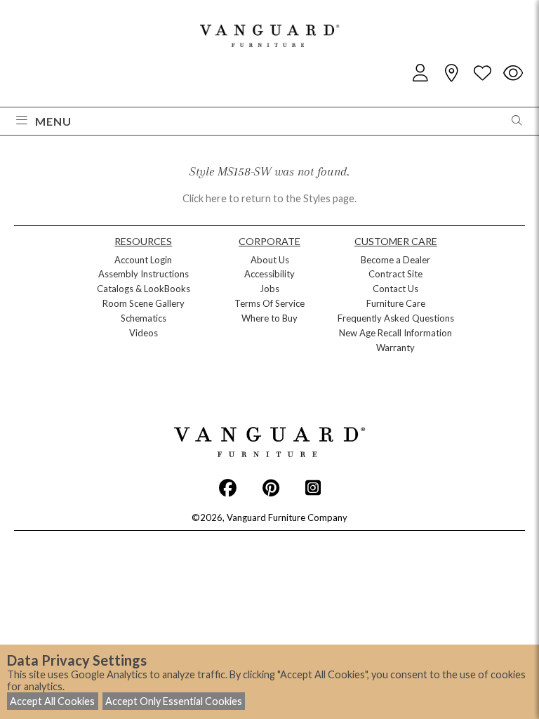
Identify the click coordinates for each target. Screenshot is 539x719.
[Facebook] (227, 487)
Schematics (143, 318)
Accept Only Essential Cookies (173, 701)
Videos (143, 332)
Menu (53, 121)
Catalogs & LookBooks (143, 288)
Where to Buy (269, 318)
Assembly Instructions (143, 273)
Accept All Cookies (52, 701)
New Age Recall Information (395, 332)
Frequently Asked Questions (396, 318)
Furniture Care (395, 303)
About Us (270, 259)
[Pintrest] (271, 487)
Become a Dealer (395, 259)
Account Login (143, 259)
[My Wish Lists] (482, 73)
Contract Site (395, 273)
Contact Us (395, 288)
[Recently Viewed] (513, 73)
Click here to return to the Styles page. (269, 198)
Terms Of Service (269, 303)
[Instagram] (313, 487)
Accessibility (269, 273)
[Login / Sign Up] (420, 73)
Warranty (395, 347)
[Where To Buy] (451, 73)
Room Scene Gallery (143, 303)
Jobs (269, 288)
